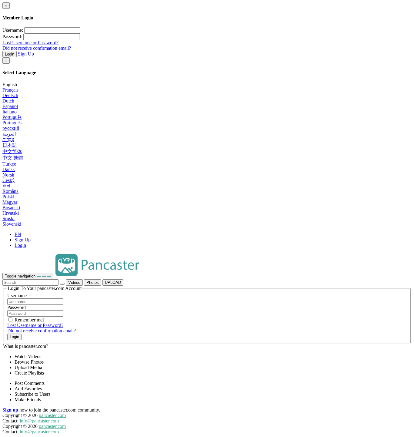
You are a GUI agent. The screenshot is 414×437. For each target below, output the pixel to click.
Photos (92, 282)
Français (10, 89)
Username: (12, 30)
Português (12, 117)
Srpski (8, 218)
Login (9, 54)
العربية (9, 133)
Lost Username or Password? (30, 42)
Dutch (8, 100)
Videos (74, 282)
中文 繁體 (12, 157)
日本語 (9, 145)
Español (10, 106)
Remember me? (29, 319)
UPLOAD (113, 282)
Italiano (9, 111)
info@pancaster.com (39, 420)
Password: (12, 36)
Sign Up (26, 53)
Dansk (8, 169)
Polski (8, 196)
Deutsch (10, 95)
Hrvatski (10, 213)
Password (16, 307)
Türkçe (9, 163)
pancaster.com (52, 415)
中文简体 (12, 151)
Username (17, 295)
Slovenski (11, 224)
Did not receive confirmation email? (36, 48)
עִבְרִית (8, 139)
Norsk (8, 174)
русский (10, 128)
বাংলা (6, 185)
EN (18, 234)
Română (10, 191)
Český (8, 180)
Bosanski (11, 207)
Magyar (9, 202)
